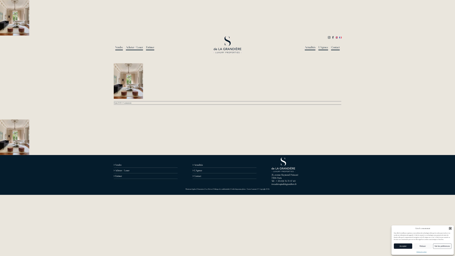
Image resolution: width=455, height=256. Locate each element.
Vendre (118, 164)
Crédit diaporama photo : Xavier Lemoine (244, 189)
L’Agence (198, 170)
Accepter (403, 246)
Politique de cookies (421, 252)
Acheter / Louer (122, 170)
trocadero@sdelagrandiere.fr (284, 184)
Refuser (423, 246)
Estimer (118, 176)
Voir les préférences (442, 246)
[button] (450, 228)
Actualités (198, 164)
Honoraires (200, 189)
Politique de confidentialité (221, 189)
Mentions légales (191, 189)
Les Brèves (208, 189)
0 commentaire (127, 103)
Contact (197, 176)
